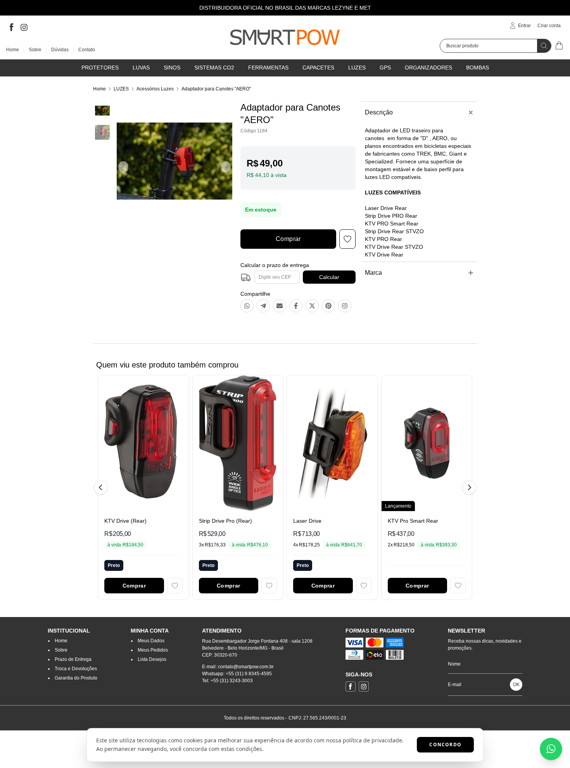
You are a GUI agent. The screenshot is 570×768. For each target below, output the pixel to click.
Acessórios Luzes (155, 89)
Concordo (445, 744)
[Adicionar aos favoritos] (175, 585)
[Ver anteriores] (102, 487)
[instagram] (24, 27)
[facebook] (11, 27)
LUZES (121, 89)
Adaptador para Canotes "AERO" (216, 89)
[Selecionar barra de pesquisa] (544, 46)
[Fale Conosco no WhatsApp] (551, 749)
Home (99, 89)
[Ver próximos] (468, 487)
